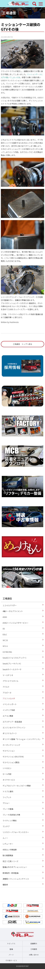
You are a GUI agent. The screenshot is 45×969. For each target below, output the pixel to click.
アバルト (6, 686)
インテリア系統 (9, 710)
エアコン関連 (8, 716)
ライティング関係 (9, 820)
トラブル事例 (8, 791)
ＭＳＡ (5, 646)
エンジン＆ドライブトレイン (14, 727)
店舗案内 (33, 943)
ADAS (5, 617)
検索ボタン (34, 4)
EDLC (5, 634)
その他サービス (11, 960)
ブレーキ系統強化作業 (11, 814)
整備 (11, 949)
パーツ (11, 955)
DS (4, 628)
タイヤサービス (9, 780)
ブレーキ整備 (8, 809)
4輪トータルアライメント (13, 611)
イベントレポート (10, 704)
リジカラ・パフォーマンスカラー (16, 832)
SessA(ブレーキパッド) (12, 663)
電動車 (5, 884)
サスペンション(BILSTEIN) (13, 756)
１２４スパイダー (9, 605)
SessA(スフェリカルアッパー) (14, 657)
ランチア (6, 826)
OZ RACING (7, 652)
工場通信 (9, 12)
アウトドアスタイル (10, 681)
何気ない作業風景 (10, 849)
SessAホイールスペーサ (12, 669)
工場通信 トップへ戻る (22, 344)
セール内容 (7, 774)
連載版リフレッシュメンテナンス (16, 878)
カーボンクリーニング (11, 745)
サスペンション (9, 750)
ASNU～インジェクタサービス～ (15, 622)
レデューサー (8, 843)
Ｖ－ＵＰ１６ (8, 675)
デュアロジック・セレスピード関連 (17, 785)
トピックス (11, 943)
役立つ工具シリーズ (10, 861)
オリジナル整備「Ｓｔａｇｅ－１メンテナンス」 (22, 739)
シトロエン (7, 768)
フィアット (7, 797)
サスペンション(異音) (11, 762)
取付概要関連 (8, 855)
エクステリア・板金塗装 (12, 721)
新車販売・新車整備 (10, 873)
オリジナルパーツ (10, 733)
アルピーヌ (7, 692)
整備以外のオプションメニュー (15, 867)
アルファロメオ (9, 698)
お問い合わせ (34, 955)
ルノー (5, 838)
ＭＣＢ (5, 640)
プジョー (6, 803)
